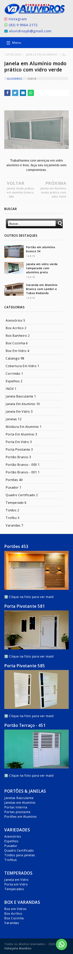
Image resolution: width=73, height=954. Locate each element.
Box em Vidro (17, 351)
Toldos (12, 510)
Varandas (14, 525)
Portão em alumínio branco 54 (40, 249)
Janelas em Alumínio (20, 802)
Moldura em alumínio (24, 427)
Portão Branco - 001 (23, 472)
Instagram (17, 19)
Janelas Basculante (18, 798)
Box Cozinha (17, 343)
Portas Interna (15, 807)
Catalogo (15, 358)
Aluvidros (14, 78)
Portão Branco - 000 (23, 464)
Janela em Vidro (16, 880)
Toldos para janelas (19, 855)
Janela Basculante (21, 396)
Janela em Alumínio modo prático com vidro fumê (53, 192)
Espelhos (14, 381)
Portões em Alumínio (20, 816)
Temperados (14, 889)
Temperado (16, 502)
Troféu (12, 518)
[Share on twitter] (15, 93)
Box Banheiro (18, 335)
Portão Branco (18, 457)
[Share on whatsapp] (31, 93)
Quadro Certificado (19, 850)
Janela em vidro (19, 411)
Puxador (13, 487)
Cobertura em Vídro (22, 366)
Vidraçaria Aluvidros (17, 948)
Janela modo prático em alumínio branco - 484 (20, 192)
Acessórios (15, 320)
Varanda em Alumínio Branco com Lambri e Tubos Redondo (42, 289)
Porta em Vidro (19, 442)
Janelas (13, 419)
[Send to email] (23, 93)
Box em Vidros (15, 909)
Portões (14, 480)
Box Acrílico (16, 328)
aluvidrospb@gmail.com (30, 31)
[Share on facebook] (7, 93)
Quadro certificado (22, 495)
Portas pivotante (17, 812)
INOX (11, 389)
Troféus (10, 860)
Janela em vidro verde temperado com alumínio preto (42, 268)
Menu (16, 42)
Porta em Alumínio (21, 434)
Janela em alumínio (23, 404)
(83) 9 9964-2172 (23, 25)
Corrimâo (14, 373)
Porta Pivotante (19, 449)
